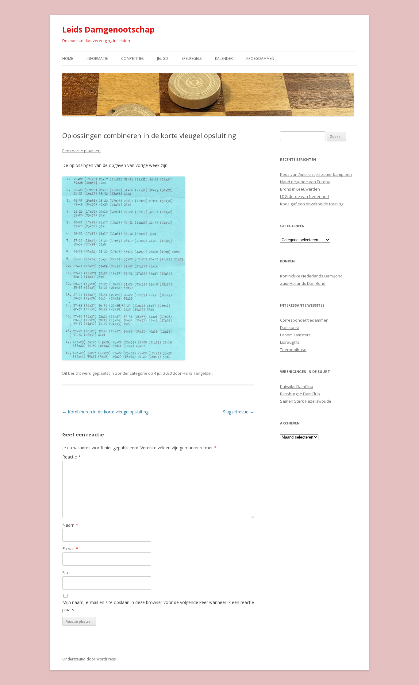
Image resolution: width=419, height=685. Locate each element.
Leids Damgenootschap (108, 29)
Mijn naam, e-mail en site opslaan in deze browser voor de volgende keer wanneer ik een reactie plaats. (158, 606)
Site (66, 572)
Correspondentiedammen (304, 320)
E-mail (70, 548)
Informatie (97, 58)
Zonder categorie (131, 373)
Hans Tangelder (197, 373)
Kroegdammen (260, 58)
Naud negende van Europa (305, 181)
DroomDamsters (295, 335)
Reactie (71, 457)
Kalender (224, 58)
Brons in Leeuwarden (300, 189)
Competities (132, 58)
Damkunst (289, 327)
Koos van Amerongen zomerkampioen (316, 174)
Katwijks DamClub (296, 386)
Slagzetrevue (238, 412)
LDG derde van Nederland (304, 196)
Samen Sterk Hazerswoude (305, 401)
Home (67, 58)
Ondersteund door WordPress (89, 659)
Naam (70, 525)
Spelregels (192, 58)
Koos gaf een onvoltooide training (311, 204)
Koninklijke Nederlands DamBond (311, 276)
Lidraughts (290, 342)
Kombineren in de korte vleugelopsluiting (105, 412)
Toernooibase (293, 349)
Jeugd (162, 58)
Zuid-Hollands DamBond (302, 283)
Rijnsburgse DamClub (300, 394)
